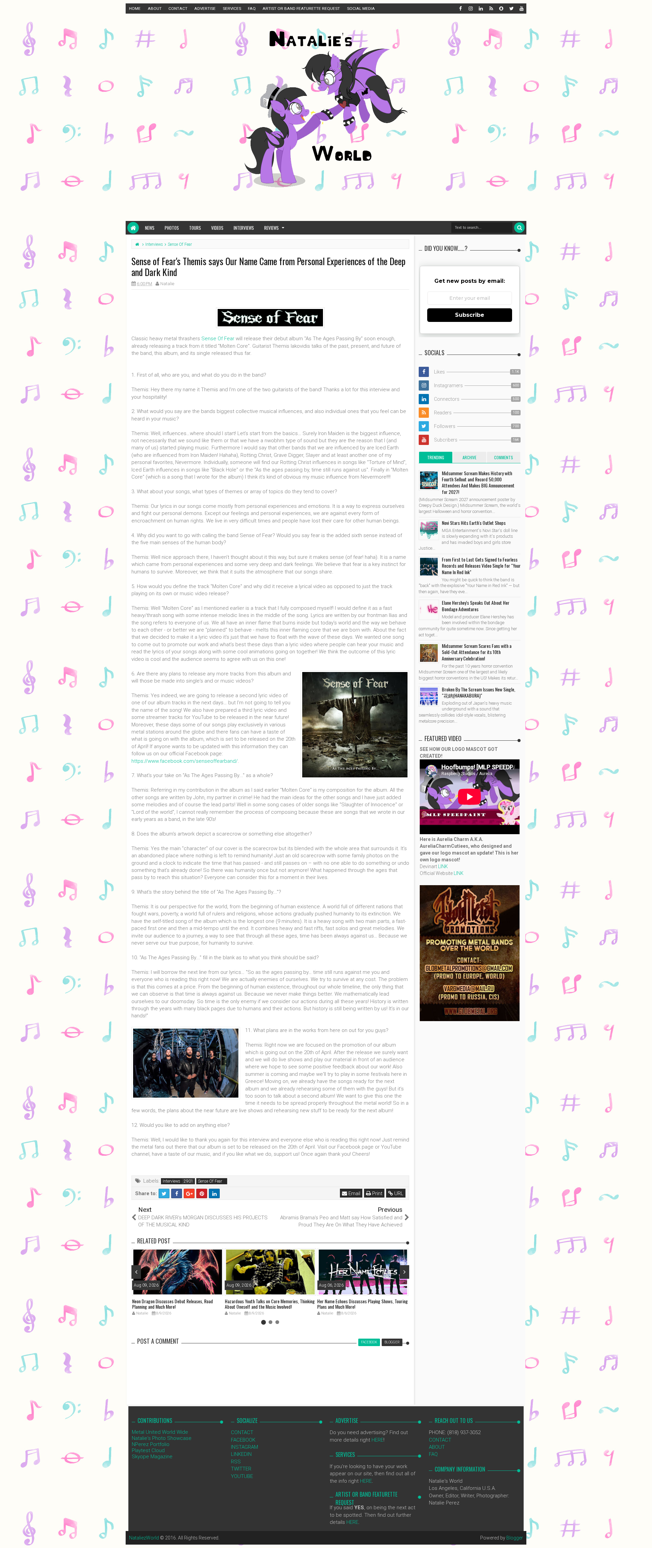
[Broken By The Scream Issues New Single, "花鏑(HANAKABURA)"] (429, 696)
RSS (236, 1462)
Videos (217, 227)
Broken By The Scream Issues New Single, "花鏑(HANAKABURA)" (478, 692)
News (150, 227)
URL (398, 1193)
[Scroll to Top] (643, 1536)
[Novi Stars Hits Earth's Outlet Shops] (429, 530)
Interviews (244, 227)
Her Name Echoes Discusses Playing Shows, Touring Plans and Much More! (362, 1303)
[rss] (491, 8)
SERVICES (232, 8)
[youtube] (521, 8)
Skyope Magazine (152, 1457)
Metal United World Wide (160, 1432)
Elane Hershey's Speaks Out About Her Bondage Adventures (475, 605)
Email (353, 1193)
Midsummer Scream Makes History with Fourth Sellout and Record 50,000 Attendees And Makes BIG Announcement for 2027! (478, 482)
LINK (443, 866)
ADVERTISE (205, 8)
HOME (135, 8)
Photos (172, 227)
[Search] (519, 227)
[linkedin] (480, 8)
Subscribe (469, 315)
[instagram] (470, 8)
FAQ (252, 8)
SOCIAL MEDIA (361, 8)
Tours (195, 227)
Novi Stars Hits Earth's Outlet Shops (474, 522)
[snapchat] (501, 8)
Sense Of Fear (217, 339)
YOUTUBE (242, 1476)
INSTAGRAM (244, 1447)
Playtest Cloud (148, 1450)
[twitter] (511, 8)
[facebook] (460, 8)
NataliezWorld (144, 1538)
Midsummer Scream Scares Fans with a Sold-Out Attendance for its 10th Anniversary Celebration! (476, 651)
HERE (377, 1440)
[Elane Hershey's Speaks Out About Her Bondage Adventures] (429, 610)
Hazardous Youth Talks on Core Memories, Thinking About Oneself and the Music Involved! (270, 1303)
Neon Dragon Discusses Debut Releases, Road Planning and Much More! (172, 1303)
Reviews (271, 227)
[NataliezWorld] (133, 228)
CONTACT (177, 8)
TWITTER (241, 1469)
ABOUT (155, 8)
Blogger (514, 1538)
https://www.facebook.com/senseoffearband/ (184, 761)
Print (376, 1193)
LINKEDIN (241, 1454)
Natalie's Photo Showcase (162, 1438)
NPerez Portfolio (150, 1444)
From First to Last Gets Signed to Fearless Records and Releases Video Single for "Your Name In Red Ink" (481, 565)
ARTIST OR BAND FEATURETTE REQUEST (301, 8)
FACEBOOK (243, 1440)
